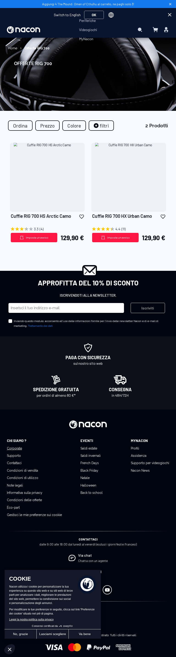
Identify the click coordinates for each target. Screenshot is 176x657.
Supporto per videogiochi (150, 463)
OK (94, 15)
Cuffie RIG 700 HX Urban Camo (122, 216)
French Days (89, 463)
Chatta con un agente (93, 561)
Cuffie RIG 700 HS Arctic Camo (41, 216)
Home (13, 48)
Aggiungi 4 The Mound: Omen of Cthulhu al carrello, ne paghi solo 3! (88, 4)
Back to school (91, 493)
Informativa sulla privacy (24, 493)
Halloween (88, 485)
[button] (81, 216)
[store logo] (23, 30)
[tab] (101, 125)
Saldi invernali (90, 456)
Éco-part (13, 507)
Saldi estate (88, 448)
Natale (85, 478)
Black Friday (89, 470)
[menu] (88, 29)
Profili (135, 448)
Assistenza (138, 456)
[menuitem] (87, 20)
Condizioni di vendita (22, 470)
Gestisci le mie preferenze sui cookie (34, 515)
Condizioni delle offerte (24, 500)
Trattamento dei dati (40, 325)
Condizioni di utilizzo (22, 478)
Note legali (15, 485)
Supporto (14, 456)
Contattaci (14, 463)
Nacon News (140, 470)
